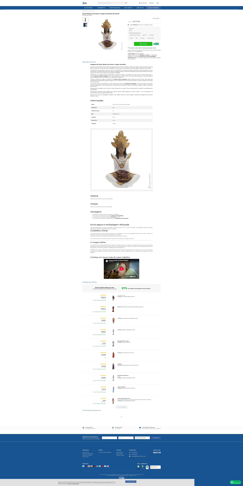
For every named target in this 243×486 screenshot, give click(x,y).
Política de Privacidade (73, 483)
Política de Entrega (87, 455)
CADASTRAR (156, 437)
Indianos (92, 10)
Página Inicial (84, 10)
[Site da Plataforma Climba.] (121, 477)
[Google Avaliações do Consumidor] (155, 467)
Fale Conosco (85, 456)
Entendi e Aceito (131, 481)
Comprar (144, 44)
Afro (89, 10)
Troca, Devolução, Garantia (104, 452)
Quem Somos (85, 452)
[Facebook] (154, 453)
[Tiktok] (160, 453)
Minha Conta (119, 453)
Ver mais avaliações (121, 407)
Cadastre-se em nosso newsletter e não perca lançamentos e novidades (91, 438)
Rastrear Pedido (120, 455)
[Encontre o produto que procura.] (126, 3)
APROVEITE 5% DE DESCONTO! (90, 436)
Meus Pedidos (119, 452)
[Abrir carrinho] (158, 3)
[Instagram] (156, 453)
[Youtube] (158, 453)
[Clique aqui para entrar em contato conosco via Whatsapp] (235, 482)
